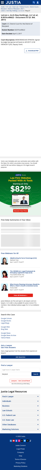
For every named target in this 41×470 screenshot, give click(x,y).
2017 (22, 9)
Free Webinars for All (9, 253)
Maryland (4, 9)
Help (20, 456)
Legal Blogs (5, 323)
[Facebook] (16, 441)
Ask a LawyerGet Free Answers (8, 346)
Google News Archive (8, 335)
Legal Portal (20, 449)
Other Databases (9, 424)
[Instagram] (19, 441)
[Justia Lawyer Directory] (30, 441)
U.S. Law (8, 7)
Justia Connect (20, 445)
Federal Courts (24, 7)
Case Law (15, 7)
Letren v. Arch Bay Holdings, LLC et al (12, 10)
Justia (2, 7)
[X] (27, 441)
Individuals (6, 401)
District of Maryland (13, 9)
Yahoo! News (5, 338)
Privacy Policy (20, 463)
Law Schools (7, 410)
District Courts (34, 7)
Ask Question (20, 357)
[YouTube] (13, 441)
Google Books (6, 321)
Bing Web (4, 329)
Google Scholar (6, 318)
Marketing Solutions (10, 429)
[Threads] (22, 441)
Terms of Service (20, 459)
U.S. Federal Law (9, 415)
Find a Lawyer (7, 365)
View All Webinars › (20, 295)
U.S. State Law (8, 420)
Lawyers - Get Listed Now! (20, 381)
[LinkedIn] (11, 441)
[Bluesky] (25, 441)
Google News (5, 333)
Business (5, 406)
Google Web (5, 327)
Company (20, 452)
